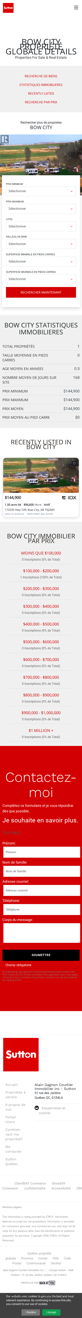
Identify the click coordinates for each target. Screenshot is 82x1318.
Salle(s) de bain (16, 236)
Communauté (36, 1263)
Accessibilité (61, 1188)
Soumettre (41, 955)
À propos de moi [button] (15, 1107)
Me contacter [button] (13, 1149)
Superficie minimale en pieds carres (30, 254)
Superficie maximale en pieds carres (31, 271)
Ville (56, 1258)
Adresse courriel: (15, 881)
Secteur (56, 1263)
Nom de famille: (14, 862)
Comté (42, 1258)
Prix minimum (14, 183)
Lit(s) (9, 219)
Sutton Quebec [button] (11, 1161)
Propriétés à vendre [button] (15, 1094)
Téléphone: (11, 901)
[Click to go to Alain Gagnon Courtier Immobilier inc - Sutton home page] (8, 7)
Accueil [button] (11, 1085)
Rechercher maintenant (41, 292)
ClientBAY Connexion (30, 1183)
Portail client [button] (10, 1119)
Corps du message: (17, 920)
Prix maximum (15, 201)
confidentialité (34, 1188)
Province (27, 1258)
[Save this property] (74, 463)
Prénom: (9, 843)
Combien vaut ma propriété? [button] (14, 1134)
